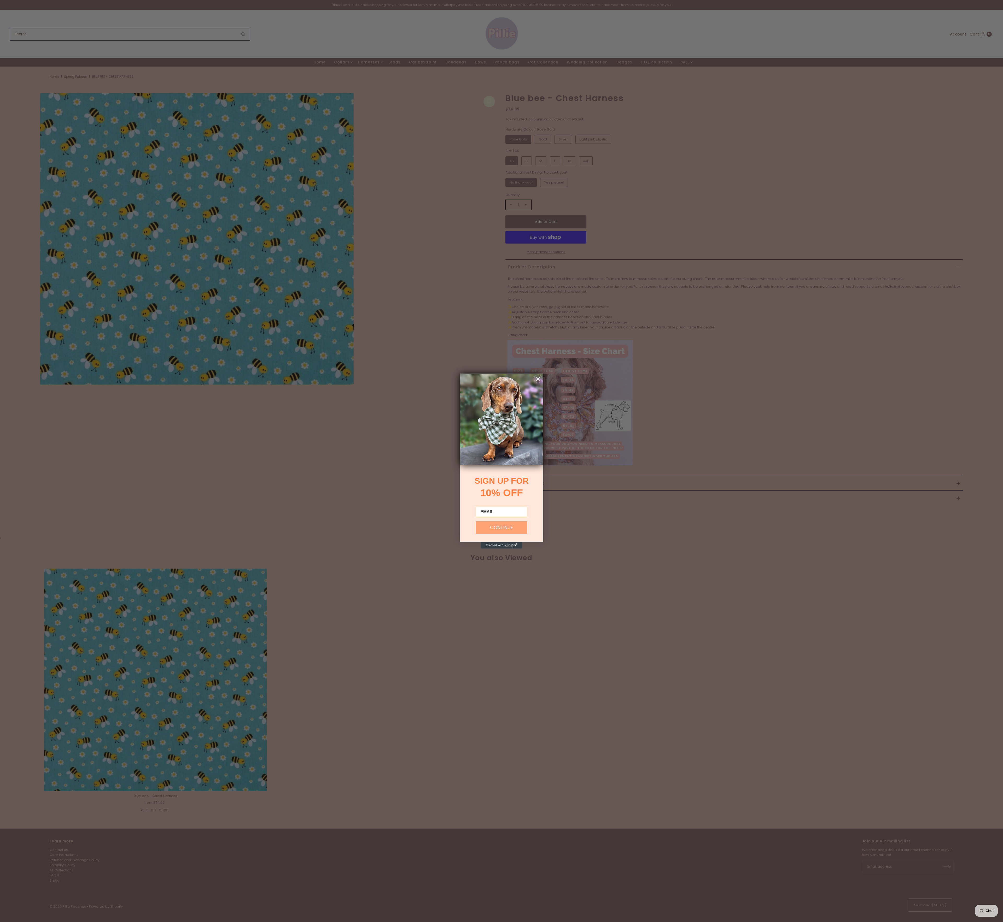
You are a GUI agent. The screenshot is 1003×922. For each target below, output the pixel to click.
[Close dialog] (538, 379)
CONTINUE (501, 527)
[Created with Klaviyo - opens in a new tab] (501, 545)
